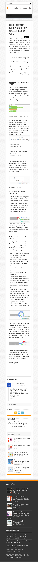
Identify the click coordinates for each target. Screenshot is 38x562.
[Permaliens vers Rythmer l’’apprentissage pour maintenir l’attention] (9, 506)
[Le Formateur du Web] (19, 9)
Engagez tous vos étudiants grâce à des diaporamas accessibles (21, 498)
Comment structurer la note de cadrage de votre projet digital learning (21, 461)
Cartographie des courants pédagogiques (17, 546)
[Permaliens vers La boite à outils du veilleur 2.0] (10, 440)
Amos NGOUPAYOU (12, 554)
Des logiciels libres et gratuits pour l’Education (21, 453)
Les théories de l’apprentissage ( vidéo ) (14, 550)
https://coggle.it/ (21, 358)
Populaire (11, 434)
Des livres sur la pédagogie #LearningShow (18, 522)
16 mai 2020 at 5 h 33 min (18, 385)
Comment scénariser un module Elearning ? (16, 537)
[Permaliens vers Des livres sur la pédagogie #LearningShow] (9, 523)
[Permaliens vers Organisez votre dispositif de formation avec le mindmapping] (10, 469)
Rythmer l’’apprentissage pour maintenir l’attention (21, 505)
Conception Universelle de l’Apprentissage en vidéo (20, 490)
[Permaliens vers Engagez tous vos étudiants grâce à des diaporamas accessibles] (9, 498)
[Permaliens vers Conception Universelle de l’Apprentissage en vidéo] (9, 490)
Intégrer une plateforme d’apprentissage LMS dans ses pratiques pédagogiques (17, 555)
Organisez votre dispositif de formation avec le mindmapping (22, 469)
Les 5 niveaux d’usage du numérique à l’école (18, 541)
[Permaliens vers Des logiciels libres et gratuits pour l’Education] (10, 454)
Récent (18, 434)
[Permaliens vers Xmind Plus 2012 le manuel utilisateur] (10, 447)
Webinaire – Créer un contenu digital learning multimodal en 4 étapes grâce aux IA (21, 514)
